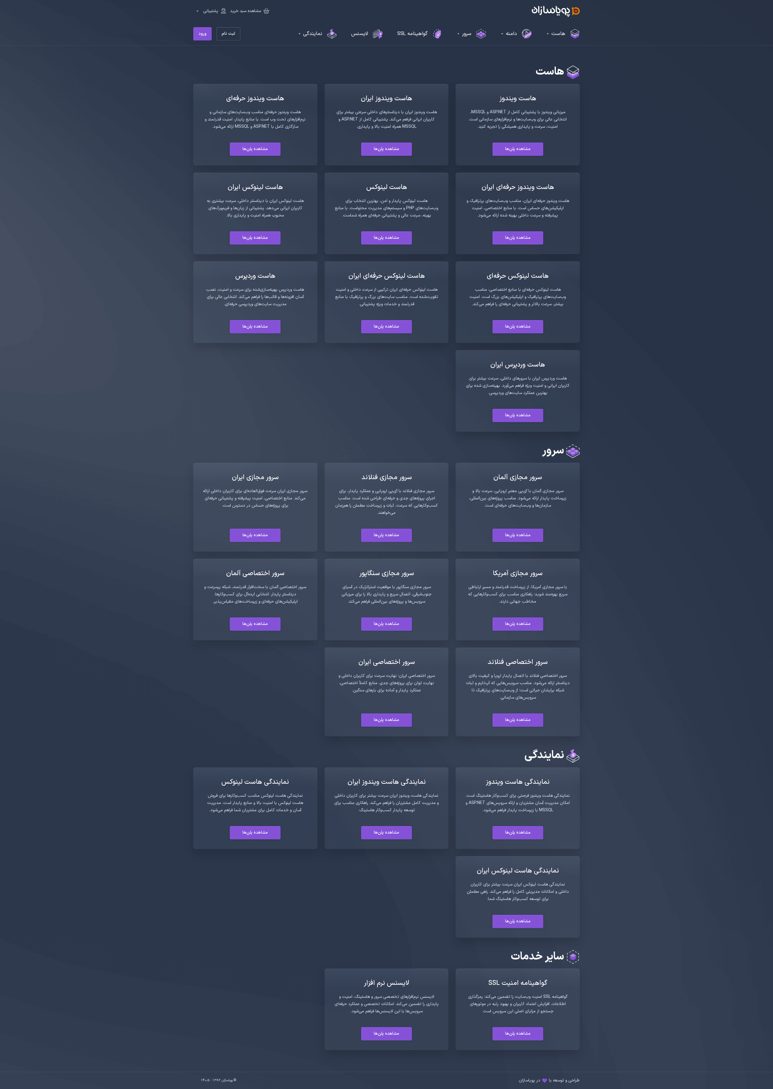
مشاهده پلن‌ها (518, 149)
